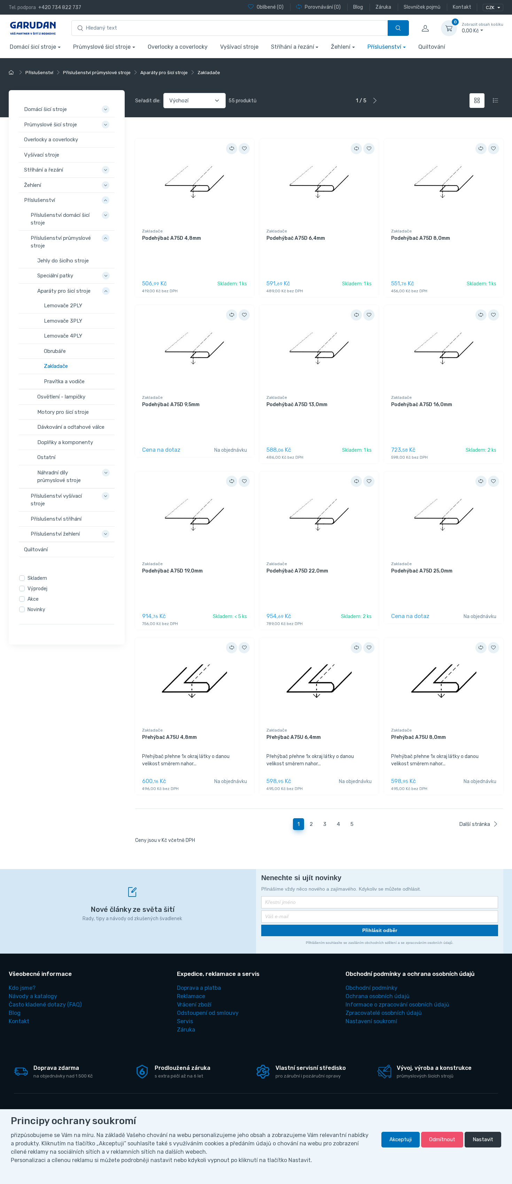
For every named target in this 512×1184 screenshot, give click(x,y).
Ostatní (46, 457)
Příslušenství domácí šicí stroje (60, 219)
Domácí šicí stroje (33, 47)
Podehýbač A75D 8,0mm (420, 238)
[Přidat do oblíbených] (244, 148)
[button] (107, 105)
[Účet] (425, 28)
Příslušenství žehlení (55, 534)
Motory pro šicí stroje (63, 412)
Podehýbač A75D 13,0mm (296, 405)
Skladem (37, 578)
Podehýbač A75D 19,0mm (172, 571)
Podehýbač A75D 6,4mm (295, 238)
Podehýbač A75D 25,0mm (421, 571)
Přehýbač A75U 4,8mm (169, 737)
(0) (270, 7)
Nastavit (483, 1139)
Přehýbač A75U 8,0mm (418, 737)
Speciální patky (55, 276)
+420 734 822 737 (59, 7)
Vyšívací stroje (239, 47)
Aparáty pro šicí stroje (64, 290)
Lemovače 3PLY (63, 320)
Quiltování (431, 47)
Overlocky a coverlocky (178, 47)
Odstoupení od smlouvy (208, 1013)
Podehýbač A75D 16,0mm (421, 405)
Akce (33, 599)
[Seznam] (495, 101)
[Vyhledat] (398, 28)
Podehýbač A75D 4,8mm (171, 238)
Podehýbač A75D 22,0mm (297, 571)
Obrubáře (55, 351)
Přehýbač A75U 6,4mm (293, 737)
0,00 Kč (482, 28)
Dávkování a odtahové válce (70, 427)
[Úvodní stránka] (12, 72)
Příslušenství (384, 47)
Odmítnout (442, 1139)
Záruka (186, 1029)
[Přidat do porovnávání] (231, 148)
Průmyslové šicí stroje (102, 47)
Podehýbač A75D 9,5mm (171, 405)
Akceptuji (400, 1139)
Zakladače (56, 366)
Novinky (36, 610)
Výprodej (37, 589)
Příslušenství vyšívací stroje (56, 499)
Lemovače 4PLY (63, 336)
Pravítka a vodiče (64, 381)
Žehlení (340, 47)
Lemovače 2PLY (63, 305)
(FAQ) (45, 1004)
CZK (490, 7)
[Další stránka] (375, 100)
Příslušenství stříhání (56, 518)
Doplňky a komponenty (65, 442)
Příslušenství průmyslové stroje (61, 242)
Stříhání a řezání (292, 47)
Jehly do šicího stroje (63, 260)
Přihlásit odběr (379, 930)
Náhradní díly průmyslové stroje (59, 476)
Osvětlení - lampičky (61, 397)
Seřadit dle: (148, 101)
